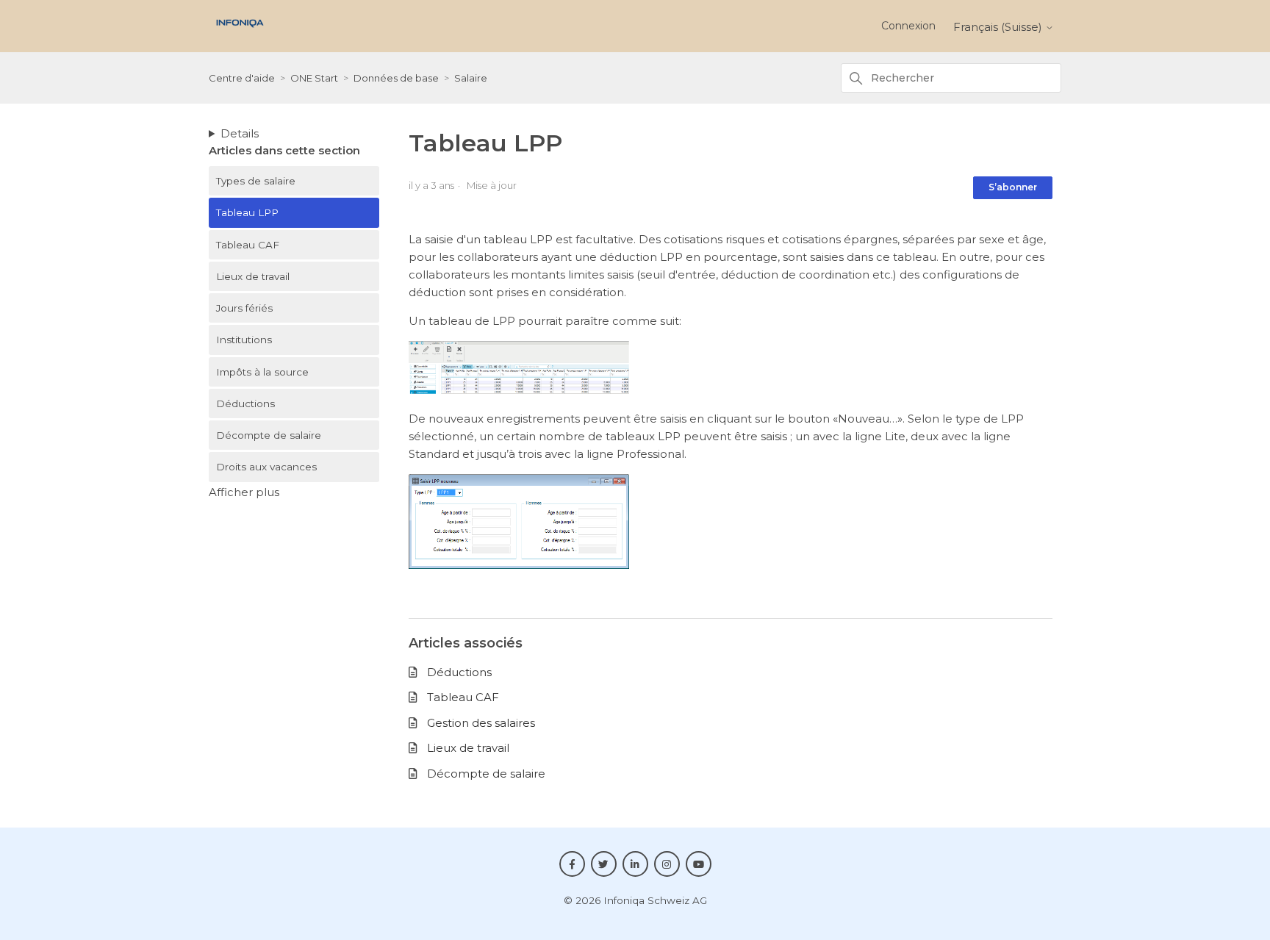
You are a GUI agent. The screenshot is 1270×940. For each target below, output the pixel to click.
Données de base (396, 78)
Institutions (244, 339)
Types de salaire (255, 181)
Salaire (470, 78)
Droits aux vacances (266, 467)
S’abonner (1013, 187)
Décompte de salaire (268, 435)
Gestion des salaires (481, 723)
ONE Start (314, 78)
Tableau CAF (247, 245)
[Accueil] (240, 31)
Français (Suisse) (999, 27)
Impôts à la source (262, 372)
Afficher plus (244, 492)
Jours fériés (244, 308)
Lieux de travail (253, 276)
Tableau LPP (247, 212)
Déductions (245, 403)
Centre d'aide (242, 78)
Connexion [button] (908, 25)
